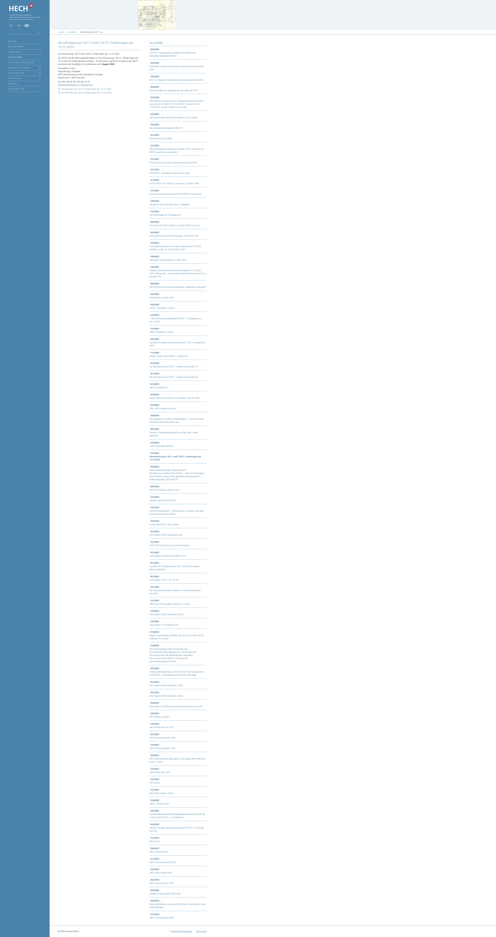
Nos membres (16, 46)
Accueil (12, 41)
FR (26, 25)
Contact (13, 83)
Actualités (15, 57)
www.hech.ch (87, 85)
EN (19, 25)
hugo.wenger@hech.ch (68, 85)
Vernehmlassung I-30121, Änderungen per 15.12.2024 (86, 92)
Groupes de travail (19, 68)
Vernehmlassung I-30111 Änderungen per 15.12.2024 (86, 89)
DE (11, 25)
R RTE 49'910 (15, 78)
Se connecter (16, 89)
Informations (16, 73)
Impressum (201, 931)
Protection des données (181, 931)
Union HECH (14, 52)
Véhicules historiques (21, 62)
